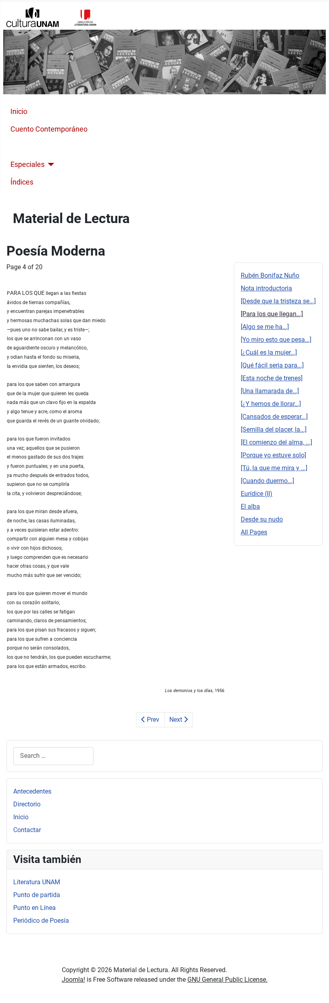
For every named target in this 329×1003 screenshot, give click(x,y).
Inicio (18, 112)
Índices (21, 182)
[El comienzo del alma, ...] (276, 442)
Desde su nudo (262, 519)
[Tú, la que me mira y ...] (274, 468)
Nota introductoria (266, 288)
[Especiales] (50, 164)
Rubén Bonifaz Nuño (270, 275)
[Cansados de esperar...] (274, 416)
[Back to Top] (315, 988)
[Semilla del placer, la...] (274, 429)
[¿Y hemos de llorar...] (271, 404)
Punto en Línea (34, 908)
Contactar (27, 830)
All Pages (254, 532)
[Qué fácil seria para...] (272, 365)
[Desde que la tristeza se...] (278, 301)
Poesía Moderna (36, 147)
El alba (250, 506)
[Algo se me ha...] (265, 327)
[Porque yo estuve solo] (273, 455)
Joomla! (73, 979)
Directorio (27, 804)
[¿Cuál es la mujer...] (269, 352)
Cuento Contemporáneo (48, 129)
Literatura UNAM (36, 882)
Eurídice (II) (256, 493)
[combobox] (53, 756)
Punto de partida (36, 895)
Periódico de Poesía (41, 920)
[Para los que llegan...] (272, 314)
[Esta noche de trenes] (272, 378)
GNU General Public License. (227, 979)
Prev (152, 719)
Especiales (27, 164)
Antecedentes (32, 791)
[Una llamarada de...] (270, 391)
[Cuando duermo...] (267, 481)
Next (176, 719)
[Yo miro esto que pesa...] (276, 339)
